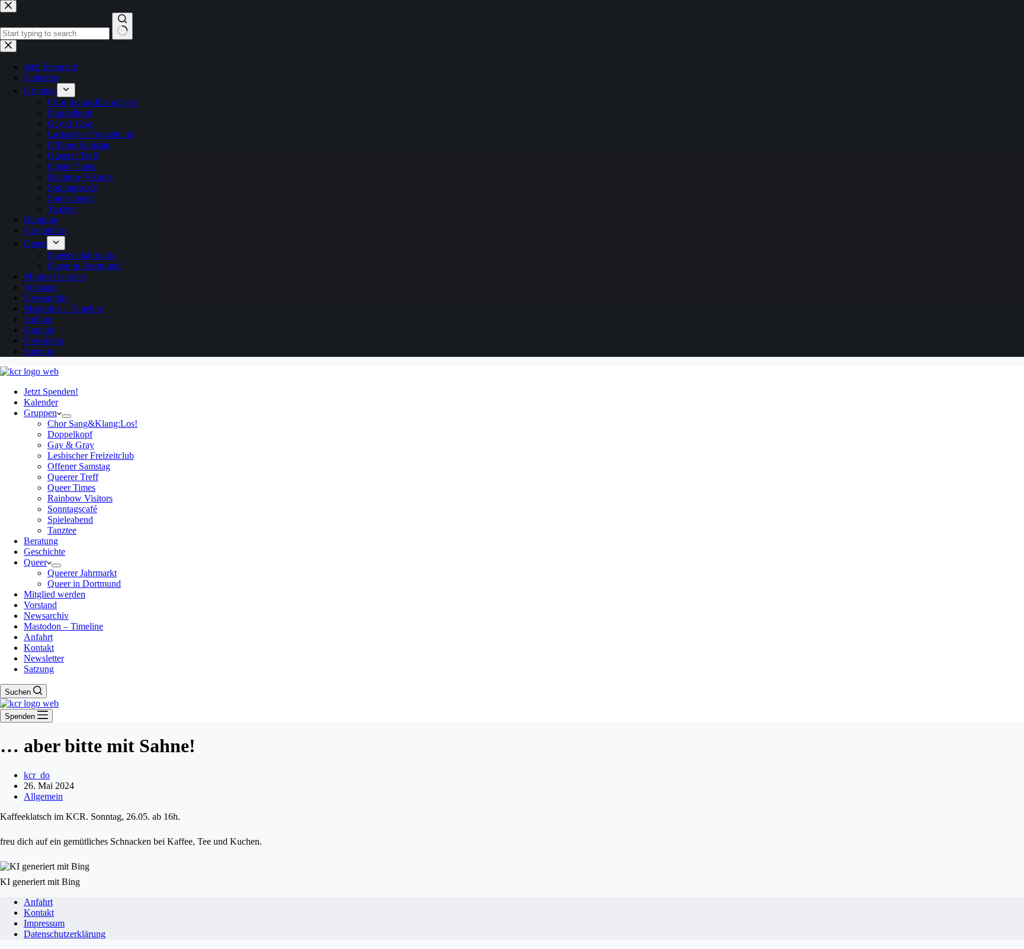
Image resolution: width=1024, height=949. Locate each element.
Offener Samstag (78, 466)
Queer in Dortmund (84, 584)
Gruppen (40, 413)
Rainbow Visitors (80, 498)
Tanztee (61, 530)
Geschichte (44, 552)
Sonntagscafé (72, 509)
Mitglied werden (54, 594)
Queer (35, 562)
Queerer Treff (72, 477)
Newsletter (44, 658)
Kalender (41, 402)
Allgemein (43, 796)
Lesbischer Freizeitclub (90, 455)
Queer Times (71, 488)
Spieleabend (70, 520)
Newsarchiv (46, 616)
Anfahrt (38, 637)
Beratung (41, 541)
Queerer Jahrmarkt (82, 573)
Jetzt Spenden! (51, 391)
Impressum (44, 923)
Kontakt (39, 648)
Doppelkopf (69, 434)
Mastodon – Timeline (63, 626)
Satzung (39, 669)
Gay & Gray (70, 445)
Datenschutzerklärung (64, 934)
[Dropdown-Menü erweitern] (66, 416)
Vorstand (40, 605)
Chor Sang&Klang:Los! (92, 423)
